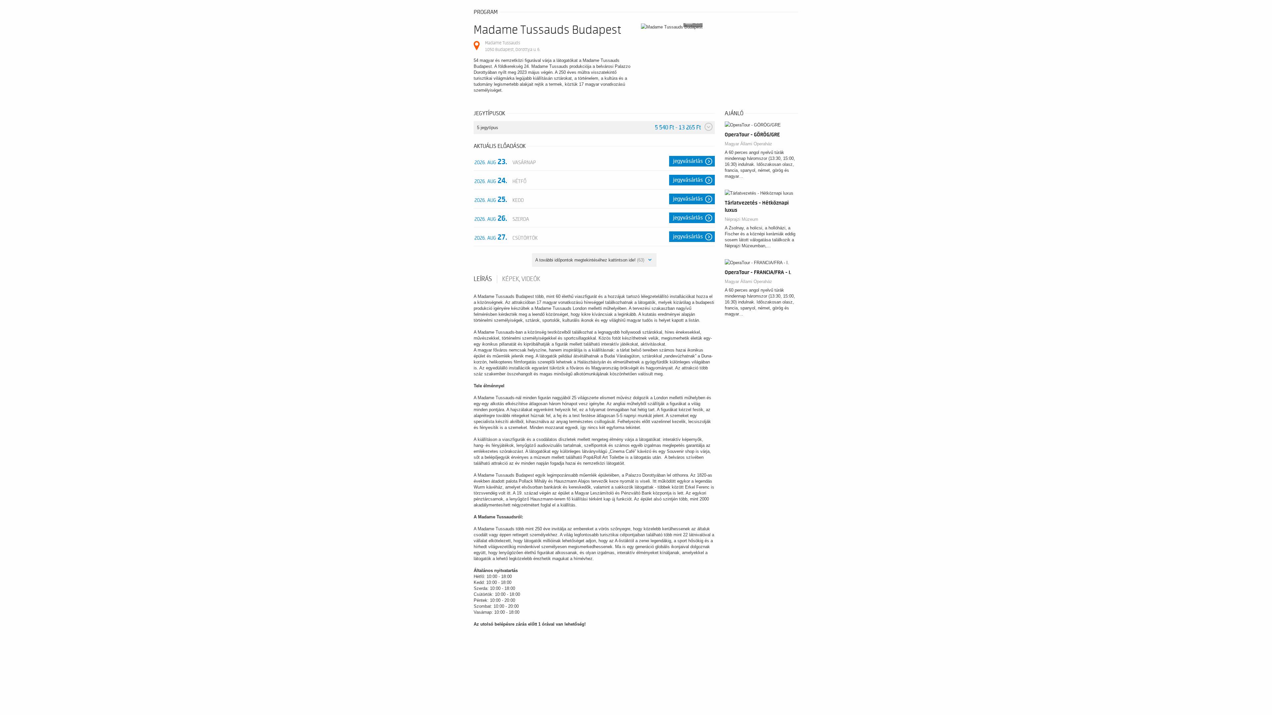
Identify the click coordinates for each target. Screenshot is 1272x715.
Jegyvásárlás (688, 161)
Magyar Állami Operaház (748, 143)
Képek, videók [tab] (521, 279)
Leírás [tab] (483, 279)
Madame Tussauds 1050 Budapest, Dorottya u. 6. (512, 46)
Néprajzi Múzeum (741, 219)
